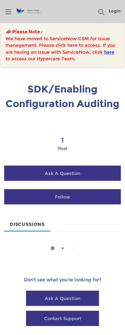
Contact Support (62, 318)
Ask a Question (62, 173)
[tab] (27, 222)
